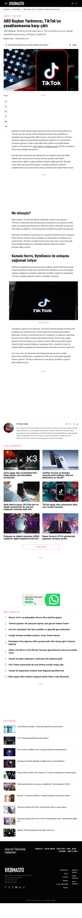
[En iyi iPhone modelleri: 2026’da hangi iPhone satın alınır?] (9, 729)
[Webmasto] (16, 3)
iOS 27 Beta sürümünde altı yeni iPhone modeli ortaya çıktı (36, 664)
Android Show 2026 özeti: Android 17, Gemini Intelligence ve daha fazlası (46, 773)
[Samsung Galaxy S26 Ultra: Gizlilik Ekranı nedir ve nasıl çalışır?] (9, 810)
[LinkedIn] (6, 121)
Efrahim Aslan (8, 39)
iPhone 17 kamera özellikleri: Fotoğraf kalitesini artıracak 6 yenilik (43, 796)
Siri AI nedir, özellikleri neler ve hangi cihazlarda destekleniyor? (42, 750)
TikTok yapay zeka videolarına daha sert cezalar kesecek (59, 505)
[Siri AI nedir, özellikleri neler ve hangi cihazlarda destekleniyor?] (9, 752)
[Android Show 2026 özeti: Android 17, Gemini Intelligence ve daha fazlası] (9, 775)
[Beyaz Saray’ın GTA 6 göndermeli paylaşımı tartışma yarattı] (60, 523)
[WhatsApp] (6, 106)
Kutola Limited (36, 900)
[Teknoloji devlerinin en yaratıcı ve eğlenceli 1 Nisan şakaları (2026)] (9, 787)
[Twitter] (6, 111)
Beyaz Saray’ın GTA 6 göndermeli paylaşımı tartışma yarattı (58, 537)
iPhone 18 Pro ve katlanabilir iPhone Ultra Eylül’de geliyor (35, 617)
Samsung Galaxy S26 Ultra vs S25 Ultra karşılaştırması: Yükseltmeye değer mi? (47, 820)
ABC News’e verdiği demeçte (45, 146)
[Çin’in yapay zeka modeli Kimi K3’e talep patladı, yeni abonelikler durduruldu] (22, 460)
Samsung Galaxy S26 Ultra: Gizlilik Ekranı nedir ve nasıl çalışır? (42, 807)
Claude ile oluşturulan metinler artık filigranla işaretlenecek (36, 670)
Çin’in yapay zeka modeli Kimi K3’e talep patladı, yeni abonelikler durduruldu (20, 475)
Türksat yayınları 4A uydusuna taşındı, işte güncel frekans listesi (39, 623)
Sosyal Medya (16, 16)
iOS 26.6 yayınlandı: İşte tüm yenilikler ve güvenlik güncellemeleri (39, 629)
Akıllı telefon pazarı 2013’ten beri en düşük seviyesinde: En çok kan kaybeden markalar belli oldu (21, 507)
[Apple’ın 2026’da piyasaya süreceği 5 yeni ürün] (9, 833)
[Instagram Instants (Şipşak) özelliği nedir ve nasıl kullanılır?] (9, 764)
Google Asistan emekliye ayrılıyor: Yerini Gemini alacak (34, 635)
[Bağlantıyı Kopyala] (6, 101)
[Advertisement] (43, 112)
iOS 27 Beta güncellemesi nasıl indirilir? (33, 738)
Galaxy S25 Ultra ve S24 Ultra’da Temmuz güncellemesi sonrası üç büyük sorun (43, 651)
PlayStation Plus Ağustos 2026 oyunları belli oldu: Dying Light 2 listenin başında (42, 642)
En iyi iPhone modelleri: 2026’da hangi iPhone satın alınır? (40, 726)
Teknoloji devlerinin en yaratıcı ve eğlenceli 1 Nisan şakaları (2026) (43, 784)
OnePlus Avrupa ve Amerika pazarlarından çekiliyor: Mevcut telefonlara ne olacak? (57, 475)
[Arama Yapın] (72, 3)
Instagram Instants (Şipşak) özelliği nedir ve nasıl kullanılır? (40, 761)
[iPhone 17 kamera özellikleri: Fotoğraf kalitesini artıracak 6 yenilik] (9, 798)
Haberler (7, 16)
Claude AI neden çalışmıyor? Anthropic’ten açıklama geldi (35, 659)
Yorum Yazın (41, 547)
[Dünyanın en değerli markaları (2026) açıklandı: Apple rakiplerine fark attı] (22, 523)
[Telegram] (6, 126)
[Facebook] (6, 116)
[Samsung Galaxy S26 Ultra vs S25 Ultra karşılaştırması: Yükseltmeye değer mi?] (9, 821)
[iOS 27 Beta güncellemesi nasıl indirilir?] (9, 741)
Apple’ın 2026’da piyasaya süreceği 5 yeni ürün (35, 830)
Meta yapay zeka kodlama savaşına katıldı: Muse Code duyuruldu (39, 676)
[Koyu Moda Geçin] (76, 3)
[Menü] (6, 3)
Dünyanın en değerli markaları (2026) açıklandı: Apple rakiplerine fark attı (21, 537)
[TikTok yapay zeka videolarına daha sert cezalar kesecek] (60, 492)
